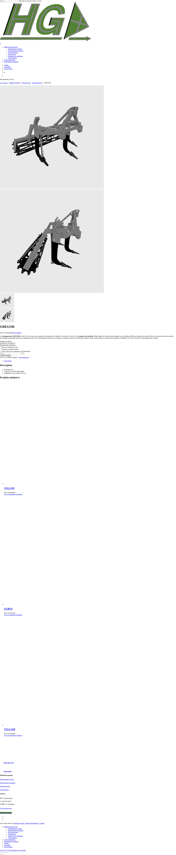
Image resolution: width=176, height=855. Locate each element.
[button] (9, 763)
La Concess (4, 83)
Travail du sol (26, 83)
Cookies (42, 823)
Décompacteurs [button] (5, 786)
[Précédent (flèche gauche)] (1, 854)
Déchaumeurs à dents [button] (7, 779)
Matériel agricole (14, 83)
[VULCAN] (71, 484)
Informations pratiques (11, 841)
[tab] (90, 361)
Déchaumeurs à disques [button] (7, 783)
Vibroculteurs (12, 838)
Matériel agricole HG (11, 827)
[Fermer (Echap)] (7, 852)
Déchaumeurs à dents (15, 829)
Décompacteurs (37, 83)
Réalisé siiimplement (31, 823)
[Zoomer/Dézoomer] (1, 852)
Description (8, 361)
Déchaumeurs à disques (15, 830)
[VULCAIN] (74, 725)
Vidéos (6, 843)
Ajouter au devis (5, 355)
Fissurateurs (12, 834)
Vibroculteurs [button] (4, 790)
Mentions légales (19, 823)
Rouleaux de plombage (15, 836)
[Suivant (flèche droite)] (3, 854)
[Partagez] (5, 852)
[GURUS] (74, 604)
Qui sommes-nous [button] (6, 808)
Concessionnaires (9, 839)
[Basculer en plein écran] (3, 852)
